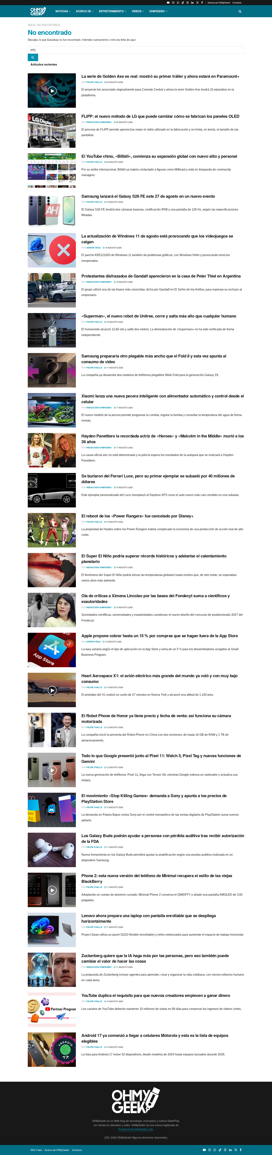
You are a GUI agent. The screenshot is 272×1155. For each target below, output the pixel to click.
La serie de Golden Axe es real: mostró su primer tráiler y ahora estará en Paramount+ (160, 76)
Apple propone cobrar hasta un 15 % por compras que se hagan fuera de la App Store (159, 635)
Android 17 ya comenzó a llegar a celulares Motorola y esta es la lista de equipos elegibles (154, 1038)
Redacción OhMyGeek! (99, 122)
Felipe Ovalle (94, 82)
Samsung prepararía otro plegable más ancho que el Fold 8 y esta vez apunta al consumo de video (153, 359)
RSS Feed (36, 1150)
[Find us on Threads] (188, 2)
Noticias (62, 11)
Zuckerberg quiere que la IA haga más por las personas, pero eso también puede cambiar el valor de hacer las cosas (155, 958)
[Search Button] (240, 11)
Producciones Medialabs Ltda (135, 1129)
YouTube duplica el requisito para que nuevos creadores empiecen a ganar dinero (155, 995)
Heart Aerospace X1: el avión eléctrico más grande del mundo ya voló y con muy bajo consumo (159, 678)
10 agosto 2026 (114, 1001)
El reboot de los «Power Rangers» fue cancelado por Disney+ (137, 516)
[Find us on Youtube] (168, 2)
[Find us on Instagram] (173, 2)
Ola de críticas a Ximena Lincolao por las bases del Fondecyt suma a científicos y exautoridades (155, 598)
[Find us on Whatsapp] (178, 2)
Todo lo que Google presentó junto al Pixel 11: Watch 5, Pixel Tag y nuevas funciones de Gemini (161, 758)
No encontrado (48, 25)
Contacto (236, 2)
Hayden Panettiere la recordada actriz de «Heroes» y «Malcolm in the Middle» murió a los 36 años (162, 438)
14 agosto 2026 (124, 567)
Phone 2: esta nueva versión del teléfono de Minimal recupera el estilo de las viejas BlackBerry (156, 878)
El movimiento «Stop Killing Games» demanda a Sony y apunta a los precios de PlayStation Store (154, 798)
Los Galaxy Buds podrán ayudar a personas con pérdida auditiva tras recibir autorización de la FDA (162, 838)
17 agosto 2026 (114, 367)
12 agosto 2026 (114, 727)
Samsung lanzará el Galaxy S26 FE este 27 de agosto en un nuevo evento (148, 196)
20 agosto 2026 (114, 82)
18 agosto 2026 (124, 281)
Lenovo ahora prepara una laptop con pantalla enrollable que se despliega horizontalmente (148, 918)
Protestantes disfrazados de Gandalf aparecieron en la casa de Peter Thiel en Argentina (161, 276)
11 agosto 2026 (114, 846)
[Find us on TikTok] (183, 2)
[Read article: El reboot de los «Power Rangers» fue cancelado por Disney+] (52, 530)
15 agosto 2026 (114, 521)
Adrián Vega (93, 247)
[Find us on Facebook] (202, 2)
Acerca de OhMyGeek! (219, 2)
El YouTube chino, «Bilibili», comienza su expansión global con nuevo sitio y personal (159, 156)
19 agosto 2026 (114, 201)
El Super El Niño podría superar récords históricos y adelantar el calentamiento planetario (153, 558)
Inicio (32, 25)
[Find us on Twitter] (197, 2)
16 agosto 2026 (124, 487)
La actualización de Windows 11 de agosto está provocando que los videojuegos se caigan (157, 239)
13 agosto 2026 (113, 641)
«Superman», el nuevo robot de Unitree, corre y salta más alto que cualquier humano (158, 316)
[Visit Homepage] (38, 11)
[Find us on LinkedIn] (192, 2)
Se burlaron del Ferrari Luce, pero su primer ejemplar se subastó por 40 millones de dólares (158, 478)
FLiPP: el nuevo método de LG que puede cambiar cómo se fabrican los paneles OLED (160, 116)
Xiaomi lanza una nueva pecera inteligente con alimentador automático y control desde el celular (162, 398)
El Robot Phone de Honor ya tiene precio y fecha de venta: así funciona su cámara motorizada (156, 718)
